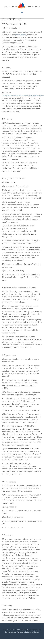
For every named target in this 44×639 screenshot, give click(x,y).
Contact (36, 632)
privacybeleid (20, 35)
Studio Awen (29, 632)
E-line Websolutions (19, 630)
